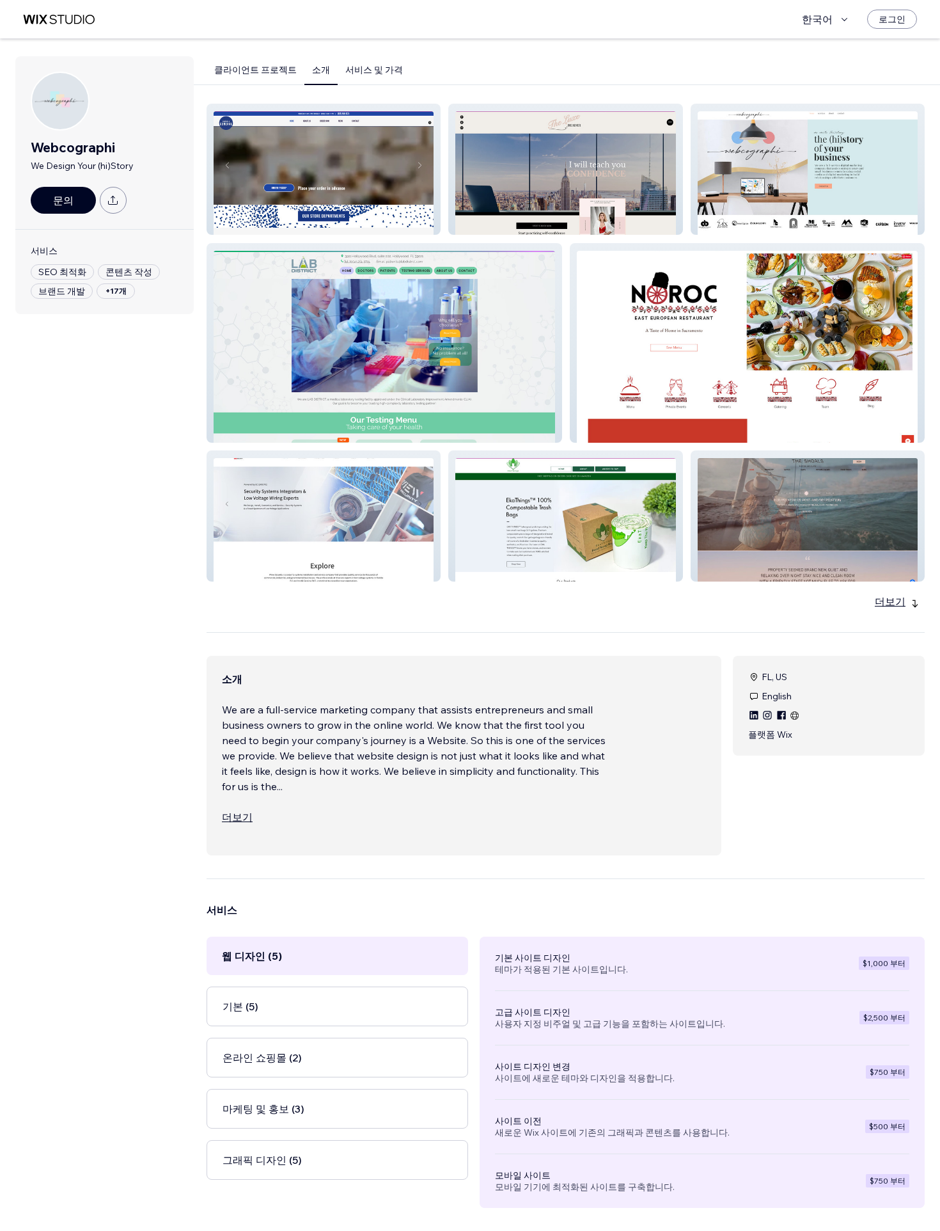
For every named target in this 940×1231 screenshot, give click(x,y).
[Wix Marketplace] (59, 19)
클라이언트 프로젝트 (255, 69)
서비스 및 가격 (374, 69)
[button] (324, 169)
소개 (321, 69)
